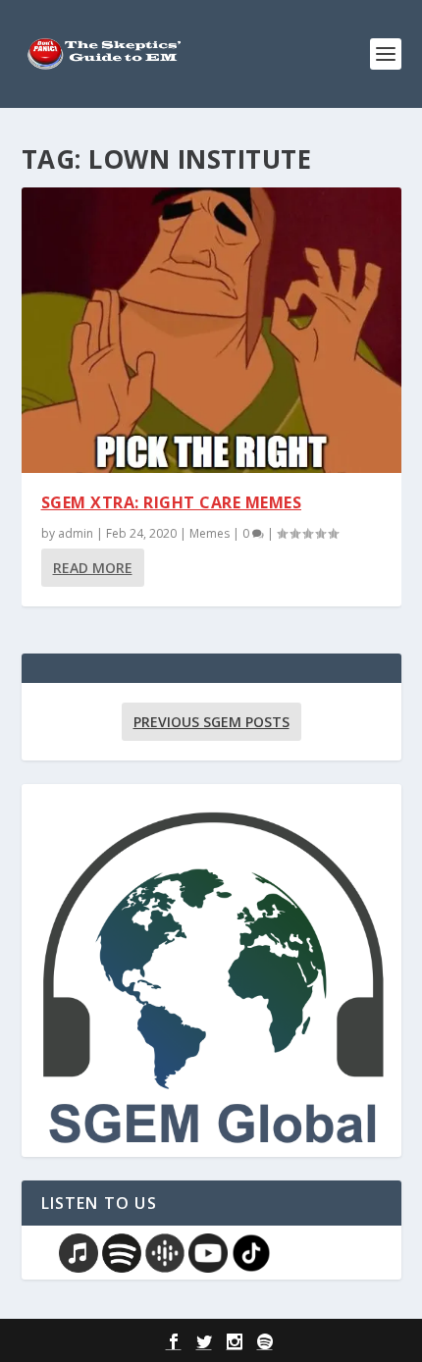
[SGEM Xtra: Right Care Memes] (211, 330)
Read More (92, 567)
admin (75, 533)
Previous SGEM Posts (211, 721)
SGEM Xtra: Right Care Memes (171, 502)
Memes (209, 533)
